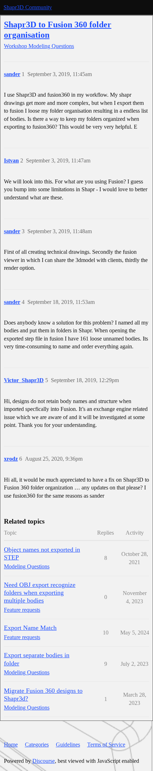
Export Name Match (30, 627)
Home (11, 744)
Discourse (43, 761)
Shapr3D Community (28, 7)
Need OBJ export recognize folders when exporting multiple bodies (39, 592)
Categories (37, 744)
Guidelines (68, 744)
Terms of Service (106, 744)
